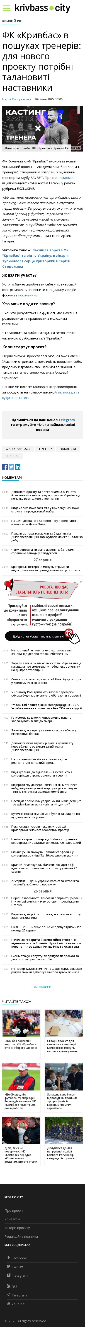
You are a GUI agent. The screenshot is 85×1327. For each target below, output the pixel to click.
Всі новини (42, 987)
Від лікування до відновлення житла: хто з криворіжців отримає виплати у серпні (41, 773)
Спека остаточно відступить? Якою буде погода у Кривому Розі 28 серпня (46, 681)
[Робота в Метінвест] (42, 611)
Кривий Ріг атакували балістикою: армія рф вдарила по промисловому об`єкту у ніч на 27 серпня (44, 868)
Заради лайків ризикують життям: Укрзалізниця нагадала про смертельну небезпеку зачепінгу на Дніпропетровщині (46, 666)
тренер (45, 448)
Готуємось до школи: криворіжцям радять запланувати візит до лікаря (41, 719)
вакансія (68, 448)
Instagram (20, 1275)
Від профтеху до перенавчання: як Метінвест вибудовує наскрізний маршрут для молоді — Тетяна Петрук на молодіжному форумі (44, 788)
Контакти (12, 1219)
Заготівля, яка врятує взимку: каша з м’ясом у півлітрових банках (44, 732)
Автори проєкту (17, 1227)
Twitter (17, 1266)
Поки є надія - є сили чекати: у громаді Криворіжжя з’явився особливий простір (40, 828)
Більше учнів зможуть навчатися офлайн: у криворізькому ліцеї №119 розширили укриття (44, 853)
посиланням (28, 295)
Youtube (18, 1303)
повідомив (66, 177)
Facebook (19, 1258)
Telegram (66, 419)
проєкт (13, 455)
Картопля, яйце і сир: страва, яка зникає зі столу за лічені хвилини (46, 916)
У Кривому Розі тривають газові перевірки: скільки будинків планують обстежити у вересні (46, 693)
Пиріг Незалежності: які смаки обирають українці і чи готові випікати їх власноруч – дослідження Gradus (46, 901)
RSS (14, 1286)
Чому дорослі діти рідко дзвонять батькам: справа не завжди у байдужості (42, 551)
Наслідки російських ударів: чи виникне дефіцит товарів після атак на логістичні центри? (46, 802)
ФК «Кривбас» (18, 448)
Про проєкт (14, 1210)
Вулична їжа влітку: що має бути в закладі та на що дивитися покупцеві (45, 815)
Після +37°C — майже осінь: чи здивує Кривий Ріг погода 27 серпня (46, 928)
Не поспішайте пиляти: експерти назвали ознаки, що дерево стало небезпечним (41, 652)
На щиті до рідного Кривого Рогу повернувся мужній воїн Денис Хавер (43, 522)
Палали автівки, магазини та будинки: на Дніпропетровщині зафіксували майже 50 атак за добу (47, 537)
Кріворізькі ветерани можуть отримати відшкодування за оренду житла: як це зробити (45, 568)
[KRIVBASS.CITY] (42, 7)
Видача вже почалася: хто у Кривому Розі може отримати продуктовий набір (45, 509)
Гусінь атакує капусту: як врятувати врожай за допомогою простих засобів (45, 957)
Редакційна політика (21, 1236)
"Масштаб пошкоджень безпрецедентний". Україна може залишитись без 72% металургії (46, 706)
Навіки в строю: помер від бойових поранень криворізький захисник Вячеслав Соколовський (46, 841)
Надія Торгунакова (16, 99)
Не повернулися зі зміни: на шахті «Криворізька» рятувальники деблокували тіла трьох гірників (46, 970)
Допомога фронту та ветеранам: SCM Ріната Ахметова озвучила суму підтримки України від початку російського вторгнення (45, 495)
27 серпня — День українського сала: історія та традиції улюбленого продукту (45, 882)
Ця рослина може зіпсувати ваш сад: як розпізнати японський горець (39, 761)
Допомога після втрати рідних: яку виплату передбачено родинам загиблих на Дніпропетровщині (42, 746)
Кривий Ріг (12, 21)
